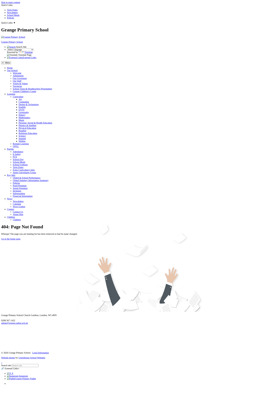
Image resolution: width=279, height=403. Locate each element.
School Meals (13, 15)
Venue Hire (18, 214)
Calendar (17, 204)
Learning (11, 94)
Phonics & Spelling (27, 125)
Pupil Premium (19, 185)
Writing (22, 141)
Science (22, 136)
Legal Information (40, 353)
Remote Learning (21, 144)
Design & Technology (29, 104)
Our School (12, 70)
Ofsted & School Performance (26, 178)
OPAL (16, 146)
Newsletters (12, 12)
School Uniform (20, 164)
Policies (10, 18)
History (22, 115)
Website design (8, 357)
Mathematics (24, 117)
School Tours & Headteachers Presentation (32, 89)
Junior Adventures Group (24, 172)
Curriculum (18, 96)
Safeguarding (19, 193)
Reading (22, 130)
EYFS (21, 109)
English (22, 107)
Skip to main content (10, 2)
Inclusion (17, 191)
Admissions (18, 75)
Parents (10, 149)
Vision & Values (20, 83)
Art (20, 99)
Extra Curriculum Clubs (24, 170)
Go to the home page (10, 239)
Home (10, 68)
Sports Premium (20, 188)
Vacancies (17, 86)
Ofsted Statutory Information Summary (31, 180)
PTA (15, 157)
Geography (24, 112)
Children (11, 217)
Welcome (17, 73)
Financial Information (23, 196)
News (9, 199)
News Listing (19, 206)
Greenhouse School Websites (31, 357)
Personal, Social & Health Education (35, 123)
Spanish (22, 138)
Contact (10, 209)
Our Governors (20, 78)
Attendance (18, 151)
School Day (18, 159)
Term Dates (12, 10)
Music (21, 120)
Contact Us (18, 212)
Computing (24, 102)
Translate (28, 52)
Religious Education (28, 133)
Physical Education (27, 128)
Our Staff (17, 81)
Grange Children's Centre (24, 91)
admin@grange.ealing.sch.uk (14, 323)
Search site (6, 365)
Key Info (11, 175)
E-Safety (17, 154)
